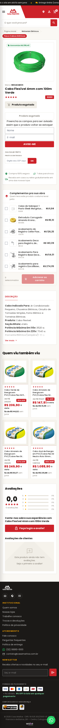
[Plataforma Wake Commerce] (29, 724)
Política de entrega (12, 644)
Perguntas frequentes (14, 640)
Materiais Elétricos (30, 31)
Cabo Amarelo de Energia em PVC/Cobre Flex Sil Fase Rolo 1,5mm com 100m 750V (43, 395)
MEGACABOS (17, 85)
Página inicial (10, 31)
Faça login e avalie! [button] (30, 528)
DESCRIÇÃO (11, 296)
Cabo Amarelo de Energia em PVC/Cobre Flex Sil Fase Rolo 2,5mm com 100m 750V (15, 456)
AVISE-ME (29, 144)
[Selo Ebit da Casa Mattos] (22, 707)
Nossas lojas (8, 611)
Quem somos (9, 607)
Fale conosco (9, 635)
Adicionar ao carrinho (36, 279)
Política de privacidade (14, 625)
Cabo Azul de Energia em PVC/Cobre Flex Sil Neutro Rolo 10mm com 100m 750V (43, 455)
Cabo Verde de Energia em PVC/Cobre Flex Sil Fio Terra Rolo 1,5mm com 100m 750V (15, 395)
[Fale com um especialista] (51, 720)
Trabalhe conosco (12, 616)
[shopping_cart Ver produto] (15, 371)
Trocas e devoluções (13, 620)
